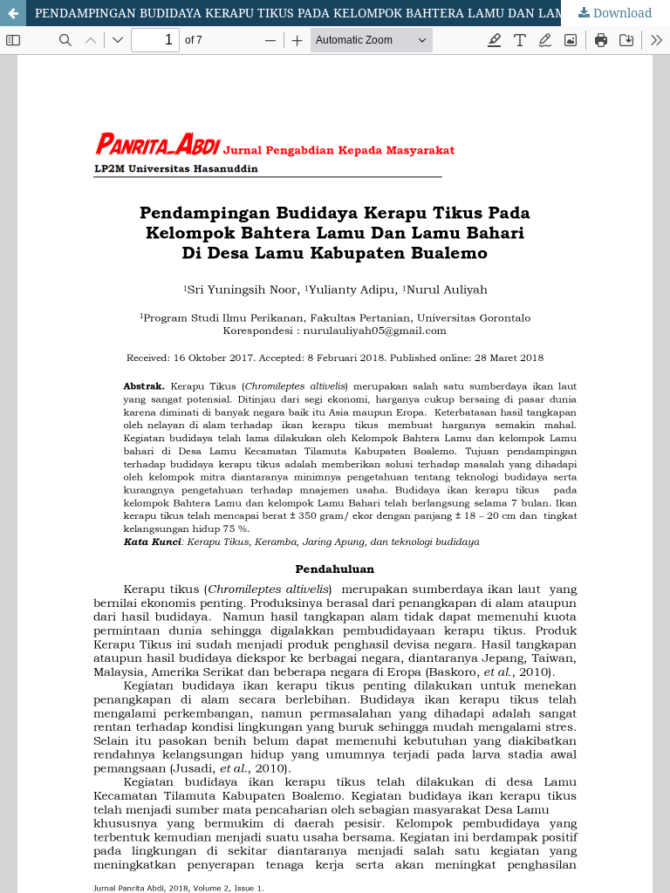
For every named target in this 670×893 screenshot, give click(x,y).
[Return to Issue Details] (13, 13)
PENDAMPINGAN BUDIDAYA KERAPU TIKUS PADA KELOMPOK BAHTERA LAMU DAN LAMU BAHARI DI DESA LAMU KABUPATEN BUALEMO (352, 12)
